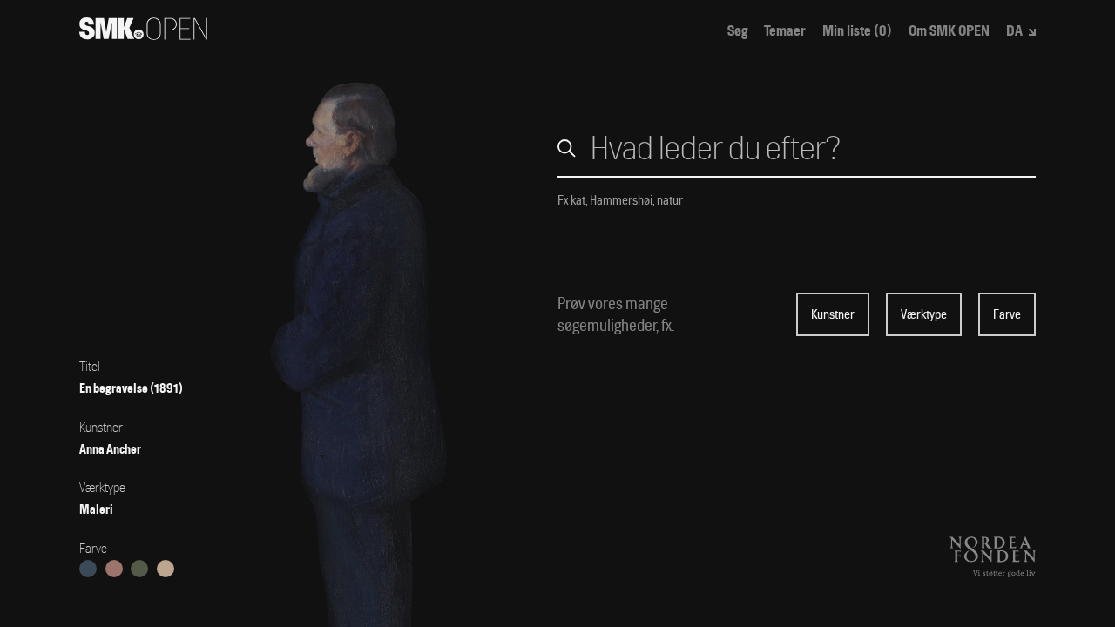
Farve (1007, 314)
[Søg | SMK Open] (143, 34)
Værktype (924, 314)
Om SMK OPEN (949, 31)
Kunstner (833, 314)
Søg (737, 31)
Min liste (857, 31)
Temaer (785, 31)
